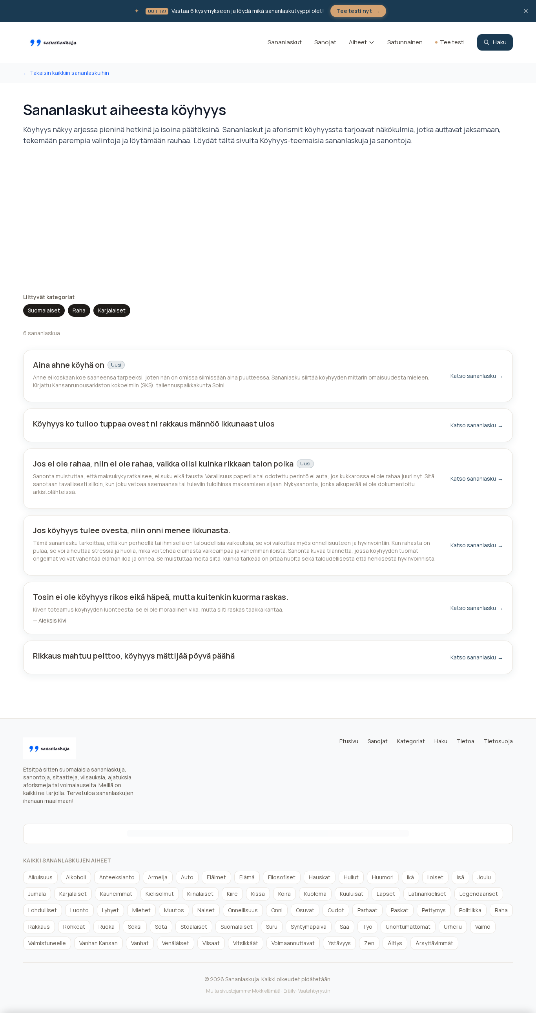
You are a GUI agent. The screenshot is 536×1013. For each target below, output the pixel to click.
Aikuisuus (40, 877)
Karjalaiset (112, 310)
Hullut (351, 877)
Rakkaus (39, 926)
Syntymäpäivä (308, 926)
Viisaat (211, 943)
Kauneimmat (116, 893)
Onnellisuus (243, 910)
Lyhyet (110, 910)
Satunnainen (405, 42)
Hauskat (319, 877)
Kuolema (315, 893)
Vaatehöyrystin (314, 991)
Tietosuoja (498, 741)
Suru (271, 926)
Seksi (135, 926)
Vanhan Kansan (98, 943)
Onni (277, 910)
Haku (500, 42)
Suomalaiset (44, 310)
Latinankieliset (427, 893)
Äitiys (395, 943)
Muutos (174, 910)
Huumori (383, 877)
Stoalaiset (193, 926)
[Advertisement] (268, 219)
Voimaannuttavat (293, 943)
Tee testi (452, 42)
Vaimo (482, 926)
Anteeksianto (117, 877)
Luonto (79, 910)
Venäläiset (175, 943)
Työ (367, 926)
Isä (460, 877)
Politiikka (470, 910)
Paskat (399, 910)
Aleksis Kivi (52, 620)
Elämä (247, 877)
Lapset (386, 893)
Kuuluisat (351, 893)
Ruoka (106, 926)
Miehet (141, 910)
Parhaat (367, 910)
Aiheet (358, 42)
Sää (344, 926)
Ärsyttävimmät (434, 943)
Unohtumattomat (408, 926)
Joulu (484, 877)
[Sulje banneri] (525, 10)
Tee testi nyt (358, 11)
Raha (79, 310)
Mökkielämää (266, 991)
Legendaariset (478, 893)
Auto (187, 877)
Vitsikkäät (245, 943)
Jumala (37, 893)
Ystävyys (339, 943)
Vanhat (140, 943)
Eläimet (216, 877)
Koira (284, 893)
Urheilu (453, 926)
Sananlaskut (285, 42)
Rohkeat (74, 926)
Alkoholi (76, 877)
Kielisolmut (160, 893)
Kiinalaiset (200, 893)
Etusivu (348, 741)
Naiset (206, 910)
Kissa (258, 893)
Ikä (410, 877)
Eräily (289, 991)
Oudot (336, 910)
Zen (369, 943)
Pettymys (434, 910)
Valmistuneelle (47, 943)
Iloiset (435, 877)
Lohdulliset (42, 910)
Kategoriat (411, 741)
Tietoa (465, 741)
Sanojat (325, 42)
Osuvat (305, 910)
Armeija (158, 877)
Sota (161, 926)
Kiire (232, 893)
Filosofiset (281, 877)
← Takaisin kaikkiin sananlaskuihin (66, 72)
